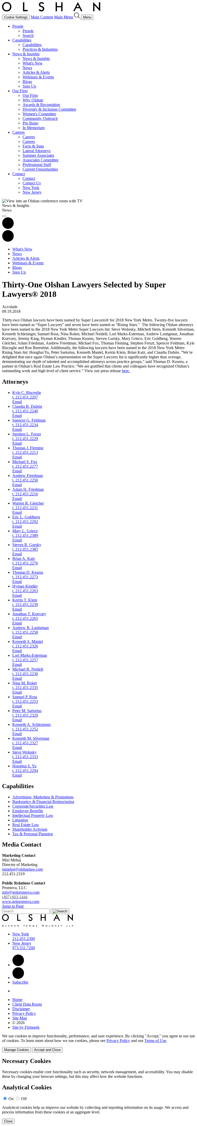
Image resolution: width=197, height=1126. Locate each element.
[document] (98, 1091)
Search (28, 35)
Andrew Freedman (27, 475)
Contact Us (32, 183)
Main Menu (63, 17)
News (27, 68)
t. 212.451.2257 (25, 660)
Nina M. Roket (24, 683)
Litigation (20, 820)
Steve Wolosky (24, 752)
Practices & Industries (40, 49)
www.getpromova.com (20, 901)
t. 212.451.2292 (25, 521)
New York (31, 187)
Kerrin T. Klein (24, 600)
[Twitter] (18, 977)
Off (24, 1099)
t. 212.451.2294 (25, 770)
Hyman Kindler (25, 586)
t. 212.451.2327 (25, 743)
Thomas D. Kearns (27, 572)
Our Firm (19, 91)
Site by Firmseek (26, 1027)
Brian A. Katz (23, 558)
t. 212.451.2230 (25, 674)
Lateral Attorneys (37, 151)
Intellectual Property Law (32, 815)
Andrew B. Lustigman (30, 627)
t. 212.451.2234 (25, 425)
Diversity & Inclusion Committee (49, 109)
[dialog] (98, 1043)
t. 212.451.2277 (25, 466)
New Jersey (32, 192)
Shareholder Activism (29, 829)
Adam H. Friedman (28, 489)
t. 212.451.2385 (25, 549)
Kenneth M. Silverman (30, 738)
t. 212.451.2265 (25, 618)
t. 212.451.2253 (25, 701)
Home (17, 999)
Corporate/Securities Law (33, 806)
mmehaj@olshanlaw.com (22, 869)
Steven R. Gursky (26, 545)
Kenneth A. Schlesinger (31, 724)
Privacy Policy (24, 1013)
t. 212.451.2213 (25, 452)
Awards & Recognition (41, 104)
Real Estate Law (25, 824)
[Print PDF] (8, 227)
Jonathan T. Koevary (29, 614)
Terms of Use (155, 1040)
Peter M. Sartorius (27, 710)
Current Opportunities (40, 169)
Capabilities (21, 40)
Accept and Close (47, 1050)
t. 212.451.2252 (25, 729)
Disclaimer (21, 1009)
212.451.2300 (23, 938)
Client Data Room (27, 1004)
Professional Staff (37, 164)
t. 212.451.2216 (25, 494)
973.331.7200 (23, 948)
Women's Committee (39, 114)
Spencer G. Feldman (29, 420)
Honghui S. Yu (24, 766)
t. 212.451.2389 (25, 535)
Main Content (42, 17)
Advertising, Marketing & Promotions (43, 797)
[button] (8, 240)
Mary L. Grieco (25, 531)
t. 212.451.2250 (25, 480)
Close (8, 1121)
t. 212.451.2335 (25, 687)
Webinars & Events (38, 77)
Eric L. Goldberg (26, 517)
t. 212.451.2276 (25, 563)
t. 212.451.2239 (25, 604)
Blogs (27, 81)
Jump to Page (13, 906)
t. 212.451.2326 (25, 646)
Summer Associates (38, 155)
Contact (18, 174)
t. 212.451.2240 (25, 411)
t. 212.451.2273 (25, 577)
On (11, 1099)
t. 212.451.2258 (25, 632)
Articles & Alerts (36, 72)
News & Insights (26, 54)
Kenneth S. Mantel (27, 641)
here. (126, 371)
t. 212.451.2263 (25, 591)
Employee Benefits (27, 811)
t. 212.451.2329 (25, 715)
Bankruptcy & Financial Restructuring (43, 801)
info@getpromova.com (21, 894)
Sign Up (29, 86)
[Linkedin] (18, 965)
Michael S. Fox (24, 462)
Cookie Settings (16, 17)
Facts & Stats (33, 146)
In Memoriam (34, 128)
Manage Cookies (16, 1050)
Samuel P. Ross (24, 697)
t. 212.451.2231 (25, 508)
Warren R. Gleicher (28, 503)
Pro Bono (30, 123)
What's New (33, 63)
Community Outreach (40, 118)
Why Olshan (33, 100)
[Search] (77, 17)
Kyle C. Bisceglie (26, 392)
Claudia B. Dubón (27, 406)
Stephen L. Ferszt (26, 434)
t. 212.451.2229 (25, 438)
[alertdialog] (98, 1091)
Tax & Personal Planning (32, 834)
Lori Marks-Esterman (29, 655)
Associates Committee (40, 160)
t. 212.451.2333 (25, 757)
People (17, 26)
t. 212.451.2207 (25, 397)
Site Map (19, 1018)
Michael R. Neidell (27, 669)
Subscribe (20, 982)
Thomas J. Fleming (27, 448)
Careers (18, 132)
